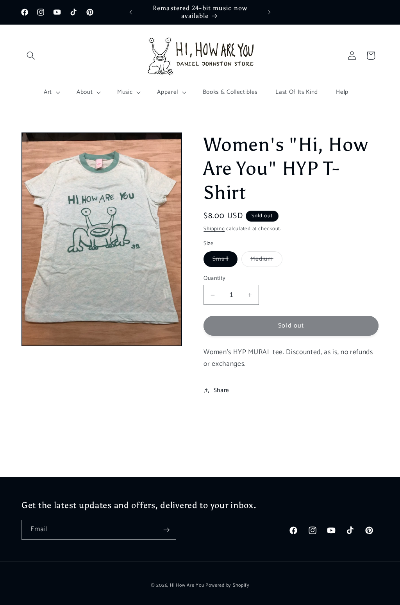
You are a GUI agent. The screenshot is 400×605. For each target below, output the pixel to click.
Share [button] (221, 390)
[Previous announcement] (130, 12)
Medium (266, 260)
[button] (30, 55)
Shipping (214, 228)
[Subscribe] (166, 530)
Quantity (215, 278)
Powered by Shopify (227, 585)
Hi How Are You (187, 585)
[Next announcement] (269, 12)
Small (225, 260)
